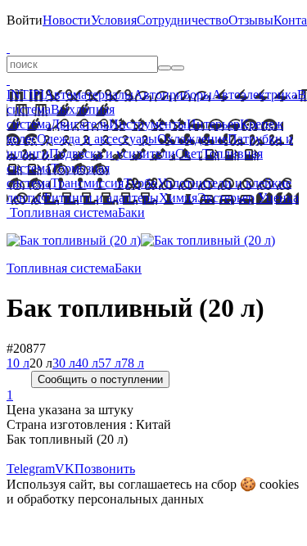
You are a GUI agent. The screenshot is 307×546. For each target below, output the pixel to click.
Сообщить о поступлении (100, 379)
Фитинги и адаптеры (100, 198)
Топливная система (64, 212)
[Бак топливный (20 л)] (74, 240)
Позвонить (104, 469)
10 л (18, 363)
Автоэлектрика (254, 95)
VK (64, 469)
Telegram (31, 469)
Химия (178, 198)
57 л (109, 363)
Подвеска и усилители (112, 153)
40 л (86, 363)
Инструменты (148, 124)
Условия (114, 20)
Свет (188, 153)
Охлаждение (192, 139)
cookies (279, 484)
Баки (131, 212)
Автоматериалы (88, 95)
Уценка (277, 198)
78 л (132, 363)
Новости (67, 20)
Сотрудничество (182, 20)
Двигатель (80, 124)
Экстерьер (226, 198)
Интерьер (213, 124)
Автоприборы (172, 95)
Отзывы (250, 20)
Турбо (140, 183)
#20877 (26, 348)
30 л (63, 363)
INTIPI (25, 95)
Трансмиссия (87, 183)
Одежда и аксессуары (97, 139)
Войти (25, 20)
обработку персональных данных (110, 499)
